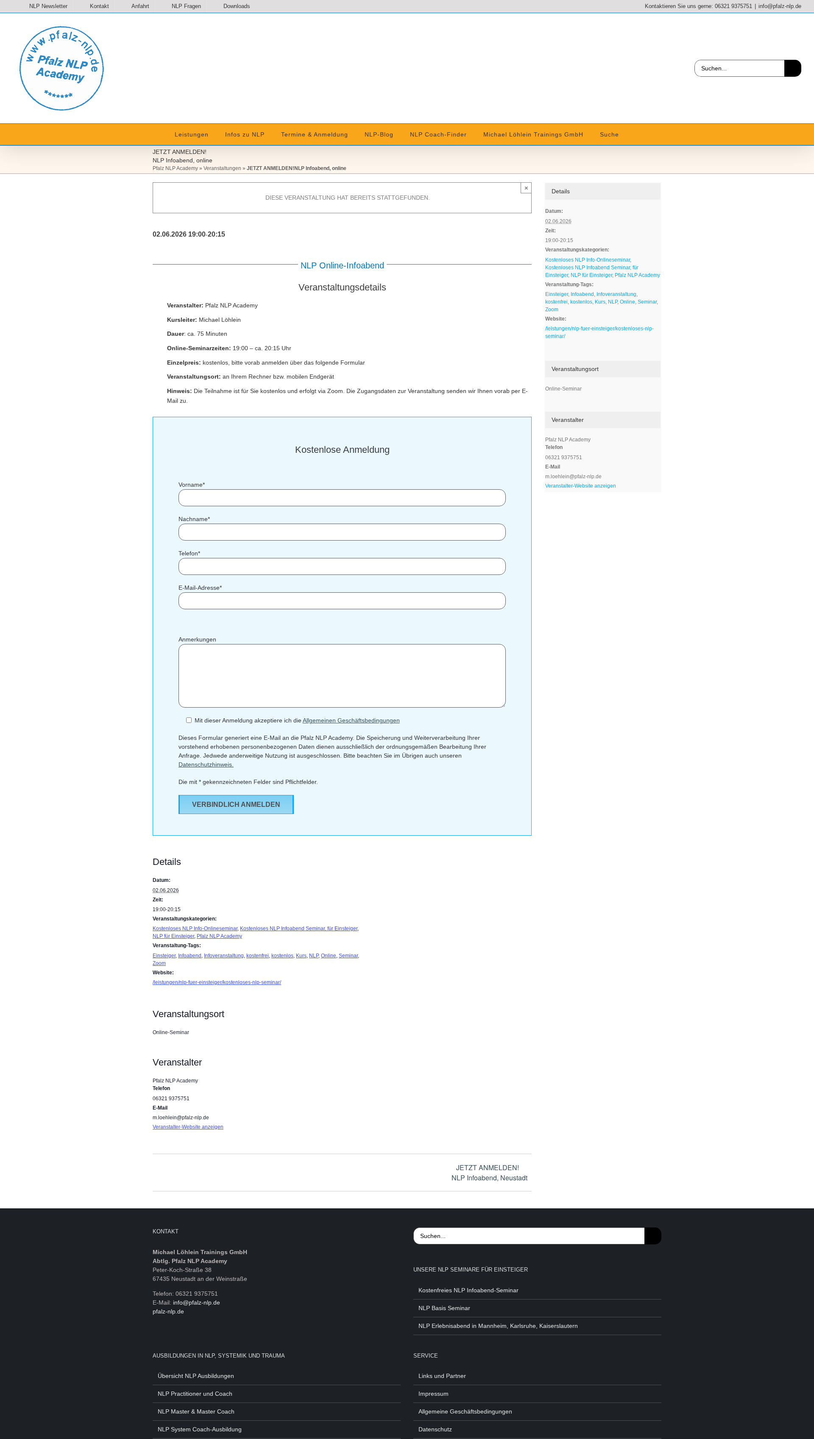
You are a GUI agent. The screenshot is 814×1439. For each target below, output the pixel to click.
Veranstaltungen (222, 168)
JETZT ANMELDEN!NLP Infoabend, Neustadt (489, 1172)
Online (328, 956)
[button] (629, 134)
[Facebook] (156, 1341)
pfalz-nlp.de (168, 1311)
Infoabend (189, 956)
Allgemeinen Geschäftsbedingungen (351, 720)
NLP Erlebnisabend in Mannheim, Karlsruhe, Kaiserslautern (498, 1325)
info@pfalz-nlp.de (779, 6)
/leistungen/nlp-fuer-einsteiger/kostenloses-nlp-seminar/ (217, 982)
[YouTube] (182, 1341)
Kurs (301, 956)
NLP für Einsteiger (173, 936)
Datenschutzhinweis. (206, 764)
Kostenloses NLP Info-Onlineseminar (195, 928)
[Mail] (221, 1341)
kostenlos (282, 956)
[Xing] (208, 1341)
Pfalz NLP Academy (175, 168)
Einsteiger (164, 956)
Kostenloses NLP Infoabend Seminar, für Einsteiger (298, 928)
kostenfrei (257, 956)
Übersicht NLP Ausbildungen (196, 1375)
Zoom (159, 963)
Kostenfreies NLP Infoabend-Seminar (468, 1290)
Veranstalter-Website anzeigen (188, 1127)
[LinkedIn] (195, 1341)
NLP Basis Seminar (444, 1308)
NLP (313, 956)
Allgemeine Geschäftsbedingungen (465, 1411)
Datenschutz (435, 1429)
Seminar (348, 956)
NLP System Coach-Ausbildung (200, 1429)
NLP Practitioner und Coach (195, 1393)
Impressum (433, 1393)
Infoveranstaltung (224, 956)
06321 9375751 (733, 6)
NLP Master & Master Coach (196, 1411)
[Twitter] (169, 1341)
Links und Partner (442, 1375)
